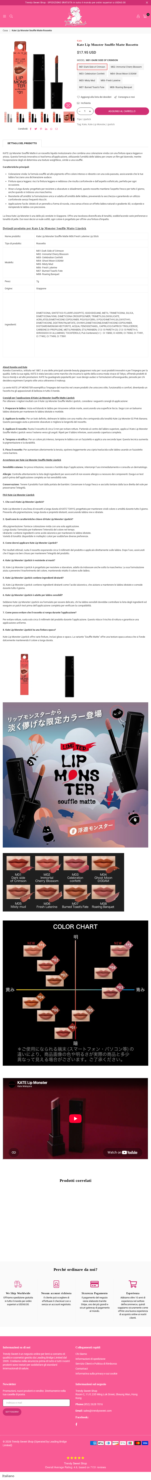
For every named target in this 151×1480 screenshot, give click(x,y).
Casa (5, 30)
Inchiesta (85, 103)
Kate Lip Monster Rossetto (125, 1244)
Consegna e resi (126, 97)
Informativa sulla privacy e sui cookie (96, 1373)
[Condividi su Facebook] (30, 129)
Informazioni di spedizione (90, 1358)
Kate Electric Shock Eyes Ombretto (26, 1244)
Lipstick (110, 124)
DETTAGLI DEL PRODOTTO (22, 143)
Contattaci (82, 1368)
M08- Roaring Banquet (121, 87)
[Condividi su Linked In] (46, 129)
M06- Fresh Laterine (110, 80)
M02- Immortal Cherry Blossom (126, 67)
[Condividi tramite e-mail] (56, 129)
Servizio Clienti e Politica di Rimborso (96, 1363)
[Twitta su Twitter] (36, 129)
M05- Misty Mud (87, 80)
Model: (97, 60)
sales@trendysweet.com (97, 1410)
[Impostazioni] (138, 16)
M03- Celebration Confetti (92, 73)
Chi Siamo (81, 1353)
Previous (6, 75)
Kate (79, 40)
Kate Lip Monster (96, 124)
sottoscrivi (12, 1412)
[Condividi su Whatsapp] (51, 129)
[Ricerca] (11, 16)
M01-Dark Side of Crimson (92, 67)
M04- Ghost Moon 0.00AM (123, 73)
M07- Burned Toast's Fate (91, 87)
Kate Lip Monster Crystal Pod (75, 1244)
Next (71, 75)
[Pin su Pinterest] (41, 129)
